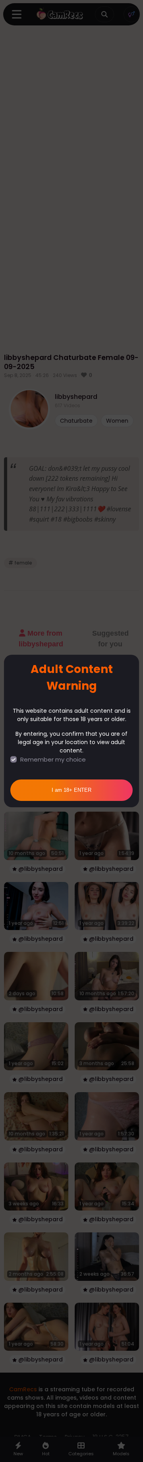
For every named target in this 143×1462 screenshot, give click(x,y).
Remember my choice (53, 759)
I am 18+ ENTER (71, 790)
